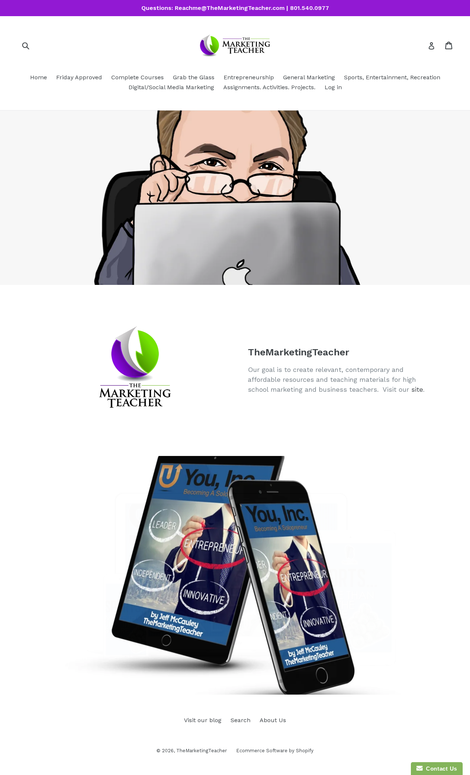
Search (240, 720)
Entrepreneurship (249, 77)
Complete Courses (137, 77)
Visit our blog (202, 720)
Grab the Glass (193, 77)
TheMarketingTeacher (201, 750)
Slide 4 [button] (246, 682)
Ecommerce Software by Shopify (275, 750)
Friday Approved (79, 77)
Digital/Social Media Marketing (171, 87)
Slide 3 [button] (238, 682)
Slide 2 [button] (231, 682)
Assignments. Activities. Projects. (269, 87)
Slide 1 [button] (224, 682)
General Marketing (309, 77)
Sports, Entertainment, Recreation (392, 77)
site (417, 389)
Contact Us (440, 768)
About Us (273, 720)
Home (38, 77)
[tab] (224, 682)
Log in (333, 87)
